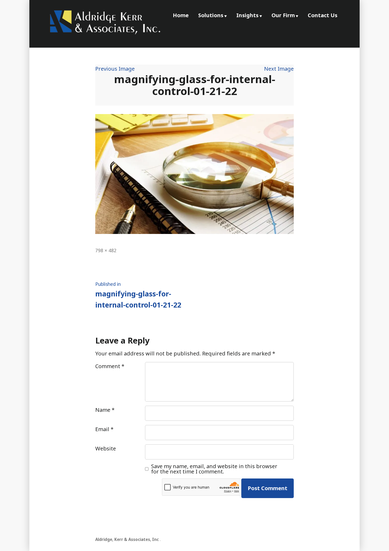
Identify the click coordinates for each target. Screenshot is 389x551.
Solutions (210, 15)
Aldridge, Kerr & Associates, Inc (127, 539)
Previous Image (115, 68)
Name (105, 409)
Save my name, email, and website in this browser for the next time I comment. (214, 469)
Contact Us (322, 15)
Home (181, 15)
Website (105, 448)
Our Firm (283, 15)
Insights (247, 15)
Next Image (279, 68)
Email (104, 429)
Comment (109, 366)
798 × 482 (105, 250)
